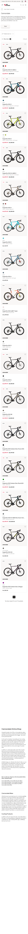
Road (5, 26)
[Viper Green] (5, 135)
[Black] (3, 66)
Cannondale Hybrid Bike (7, 785)
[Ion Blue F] (3, 238)
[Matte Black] (3, 169)
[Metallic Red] (5, 204)
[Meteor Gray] (3, 204)
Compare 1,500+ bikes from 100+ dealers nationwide (11, 1)
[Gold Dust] (3, 548)
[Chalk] (3, 135)
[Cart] (25, 5)
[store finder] (22, 1)
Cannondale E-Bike (6, 780)
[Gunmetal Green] (3, 514)
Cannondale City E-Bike (17, 783)
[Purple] (3, 583)
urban (14, 803)
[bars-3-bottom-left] (2, 5)
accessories (12, 818)
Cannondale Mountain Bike (16, 780)
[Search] (21, 5)
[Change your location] (25, 1)
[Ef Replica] (3, 307)
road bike (24, 796)
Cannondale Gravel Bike (17, 782)
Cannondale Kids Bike (6, 783)
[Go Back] (2, 9)
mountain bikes (5, 807)
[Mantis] (3, 479)
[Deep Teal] (3, 100)
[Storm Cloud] (3, 272)
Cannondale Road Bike (6, 782)
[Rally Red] (5, 66)
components (17, 818)
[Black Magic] (3, 445)
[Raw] (3, 341)
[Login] (23, 5)
